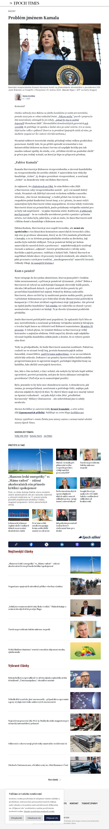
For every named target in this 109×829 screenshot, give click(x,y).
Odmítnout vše (34, 818)
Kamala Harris (36, 436)
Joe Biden (48, 436)
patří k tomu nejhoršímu (55, 354)
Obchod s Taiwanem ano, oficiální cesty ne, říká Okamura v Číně (38, 765)
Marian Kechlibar (29, 96)
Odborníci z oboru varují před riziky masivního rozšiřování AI (37, 743)
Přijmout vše (52, 818)
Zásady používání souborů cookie (39, 811)
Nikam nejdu (65, 116)
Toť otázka (51, 305)
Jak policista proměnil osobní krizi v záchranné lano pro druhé (66, 527)
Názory (11, 11)
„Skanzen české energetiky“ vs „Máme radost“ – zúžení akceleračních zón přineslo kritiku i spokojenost (29, 482)
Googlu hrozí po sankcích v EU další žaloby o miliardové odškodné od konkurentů (89, 496)
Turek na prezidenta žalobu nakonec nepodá (89, 465)
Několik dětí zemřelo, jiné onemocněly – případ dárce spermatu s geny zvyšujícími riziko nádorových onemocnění (38, 700)
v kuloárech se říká (42, 186)
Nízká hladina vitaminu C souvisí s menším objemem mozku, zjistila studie (36, 650)
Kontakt (74, 803)
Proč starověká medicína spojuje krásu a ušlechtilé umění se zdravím (40, 527)
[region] (34, 806)
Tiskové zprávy (90, 803)
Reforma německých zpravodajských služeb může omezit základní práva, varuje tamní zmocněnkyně (66, 496)
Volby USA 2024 (21, 436)
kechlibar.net (77, 412)
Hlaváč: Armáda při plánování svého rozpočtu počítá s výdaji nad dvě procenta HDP (65, 467)
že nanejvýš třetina (42, 263)
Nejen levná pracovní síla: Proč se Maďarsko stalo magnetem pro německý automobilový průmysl (38, 722)
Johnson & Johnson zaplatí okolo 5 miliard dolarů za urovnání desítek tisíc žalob (18, 527)
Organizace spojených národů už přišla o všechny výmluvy (35, 586)
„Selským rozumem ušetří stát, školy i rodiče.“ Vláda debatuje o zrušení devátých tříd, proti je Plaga (37, 607)
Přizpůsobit (16, 818)
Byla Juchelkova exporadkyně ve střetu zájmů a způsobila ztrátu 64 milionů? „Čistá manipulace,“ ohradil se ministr (37, 679)
